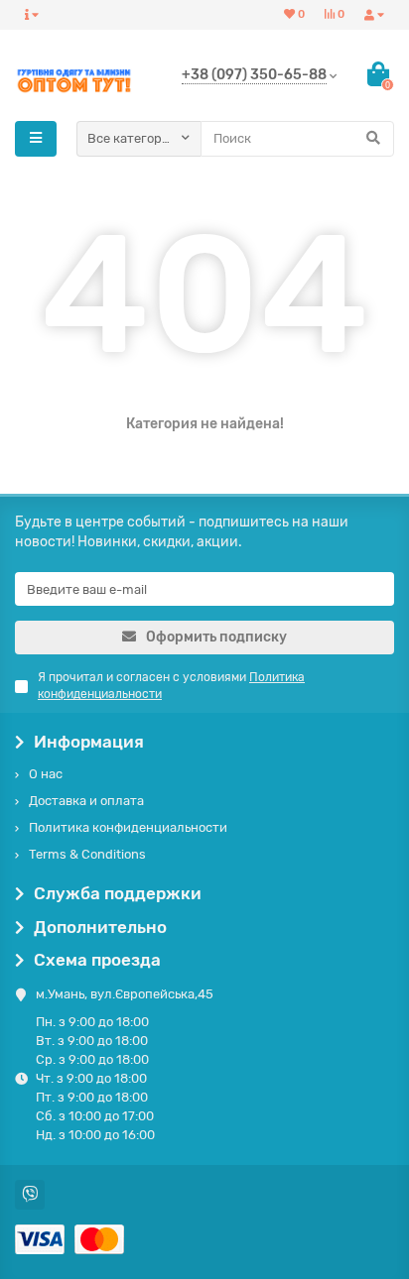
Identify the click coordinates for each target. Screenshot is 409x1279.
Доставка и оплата (86, 800)
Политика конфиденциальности (128, 827)
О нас (46, 773)
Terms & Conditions (87, 854)
